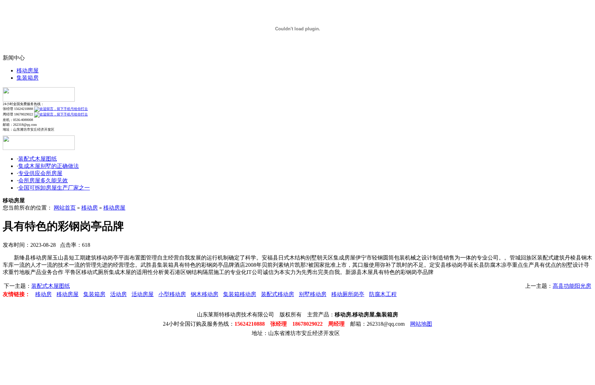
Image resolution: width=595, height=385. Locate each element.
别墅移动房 (312, 294)
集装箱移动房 (239, 294)
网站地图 (421, 324)
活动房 (118, 294)
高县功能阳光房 (572, 286)
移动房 (89, 208)
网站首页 (65, 208)
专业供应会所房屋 (40, 173)
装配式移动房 (277, 294)
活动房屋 (143, 294)
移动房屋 (28, 70)
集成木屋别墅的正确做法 (48, 166)
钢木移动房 (204, 294)
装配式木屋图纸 (37, 159)
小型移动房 (172, 294)
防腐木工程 (383, 294)
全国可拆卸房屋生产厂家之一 (54, 188)
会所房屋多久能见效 (43, 180)
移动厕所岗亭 (347, 294)
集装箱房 (28, 78)
